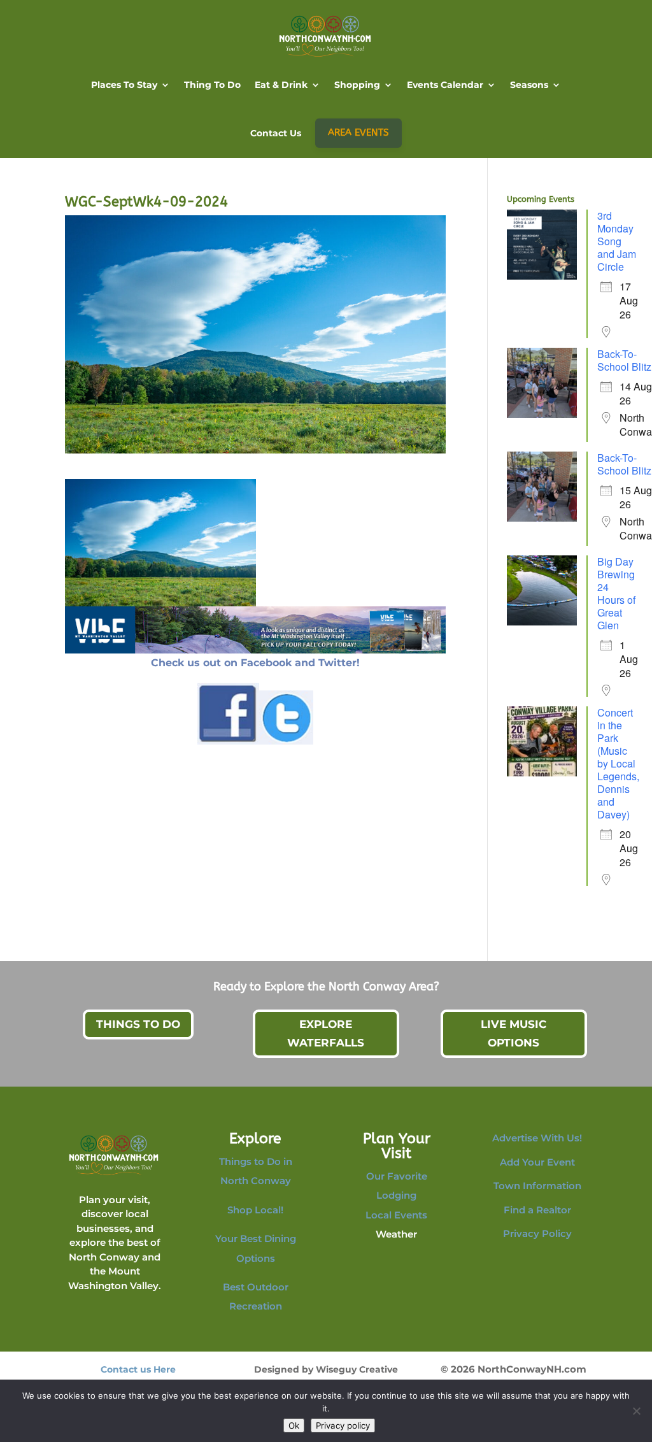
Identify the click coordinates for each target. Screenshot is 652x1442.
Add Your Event (537, 1162)
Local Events (396, 1215)
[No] (636, 1410)
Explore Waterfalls (325, 1033)
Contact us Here (138, 1369)
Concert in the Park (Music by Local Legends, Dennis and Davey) (618, 763)
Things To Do (138, 1024)
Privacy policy (343, 1425)
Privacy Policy (537, 1233)
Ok (293, 1425)
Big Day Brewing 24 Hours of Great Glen (616, 593)
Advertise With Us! (537, 1138)
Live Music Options (513, 1033)
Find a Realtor (537, 1210)
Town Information (537, 1186)
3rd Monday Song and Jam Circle (616, 241)
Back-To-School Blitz (624, 360)
